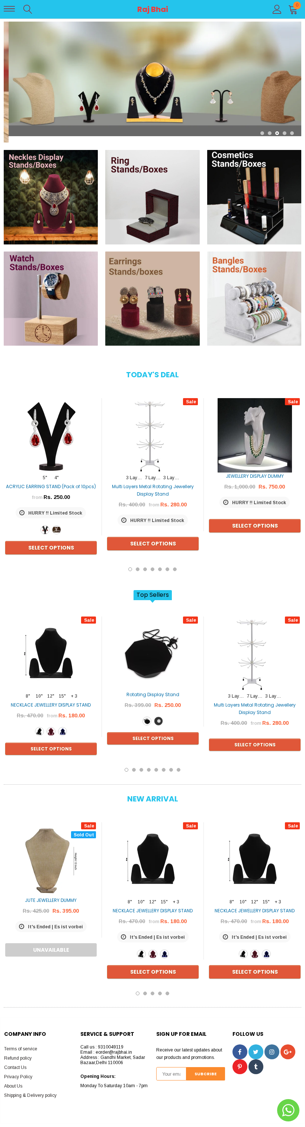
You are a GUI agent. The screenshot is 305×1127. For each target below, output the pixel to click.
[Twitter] (255, 1045)
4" (56, 471)
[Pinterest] (239, 1060)
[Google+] (287, 1045)
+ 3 (74, 689)
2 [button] (270, 127)
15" (62, 689)
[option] (152, 79)
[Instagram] (271, 1045)
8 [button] (178, 763)
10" (39, 689)
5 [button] (292, 127)
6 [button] (167, 563)
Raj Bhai (152, 9)
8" (28, 689)
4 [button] (284, 127)
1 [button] (262, 127)
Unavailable (51, 943)
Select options (51, 541)
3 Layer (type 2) (172, 471)
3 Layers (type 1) (135, 471)
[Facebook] (239, 1045)
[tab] (153, 589)
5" (45, 471)
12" (50, 689)
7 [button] (175, 563)
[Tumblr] (255, 1060)
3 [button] (277, 127)
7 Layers (153, 471)
